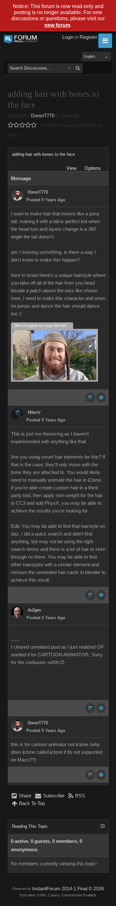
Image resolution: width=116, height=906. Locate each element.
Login (67, 37)
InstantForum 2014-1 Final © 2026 (68, 888)
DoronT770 (42, 115)
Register (88, 37)
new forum (57, 25)
